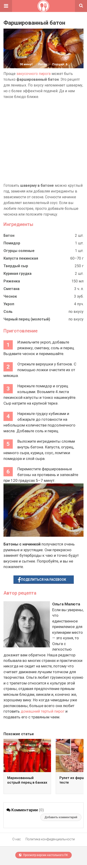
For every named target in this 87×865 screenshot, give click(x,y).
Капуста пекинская (20, 258)
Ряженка (11, 281)
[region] (43, 141)
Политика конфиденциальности (50, 839)
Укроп (8, 304)
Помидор (11, 243)
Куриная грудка (17, 273)
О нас (16, 839)
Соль (8, 311)
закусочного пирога (33, 73)
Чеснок (10, 296)
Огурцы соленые (19, 251)
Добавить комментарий (61, 817)
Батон (8, 235)
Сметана (11, 289)
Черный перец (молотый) (26, 319)
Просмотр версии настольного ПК (45, 855)
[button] (6, 6)
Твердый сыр (15, 266)
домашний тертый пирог (42, 711)
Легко (42, 64)
